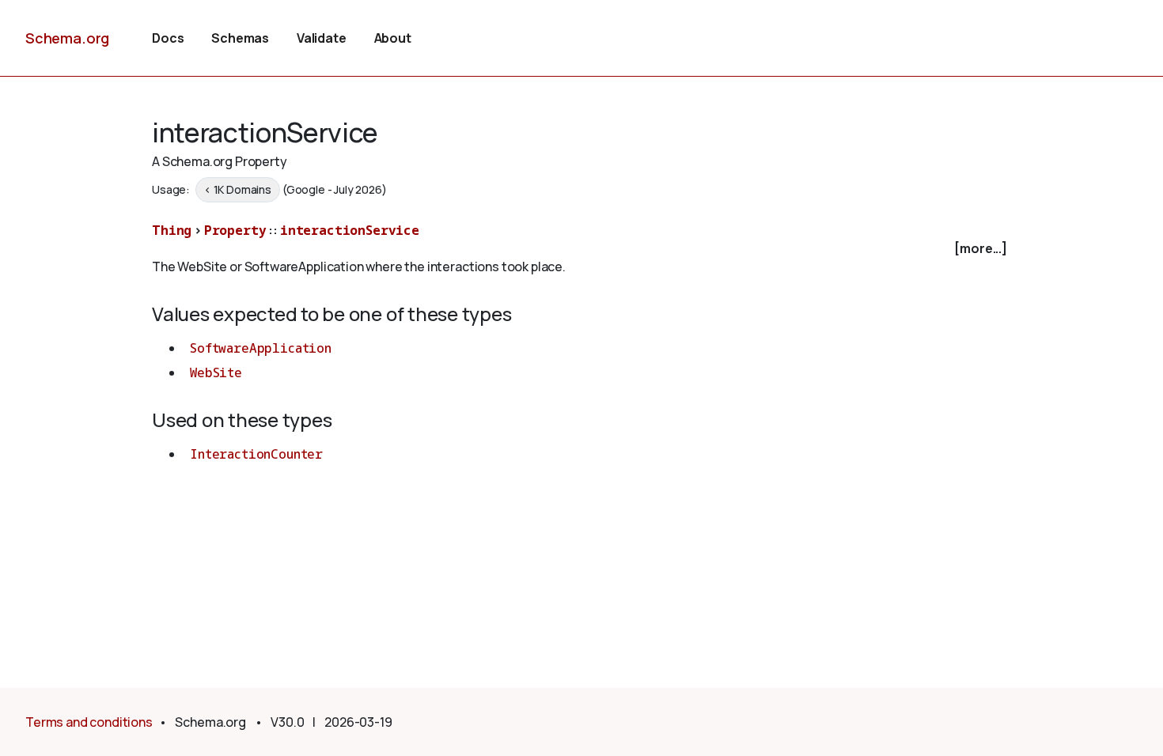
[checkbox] (581, 249)
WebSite (216, 372)
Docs (168, 38)
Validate (322, 38)
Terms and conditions (89, 722)
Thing (171, 230)
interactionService (349, 230)
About (392, 38)
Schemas (240, 38)
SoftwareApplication (260, 348)
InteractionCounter (256, 454)
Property (235, 230)
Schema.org (67, 37)
